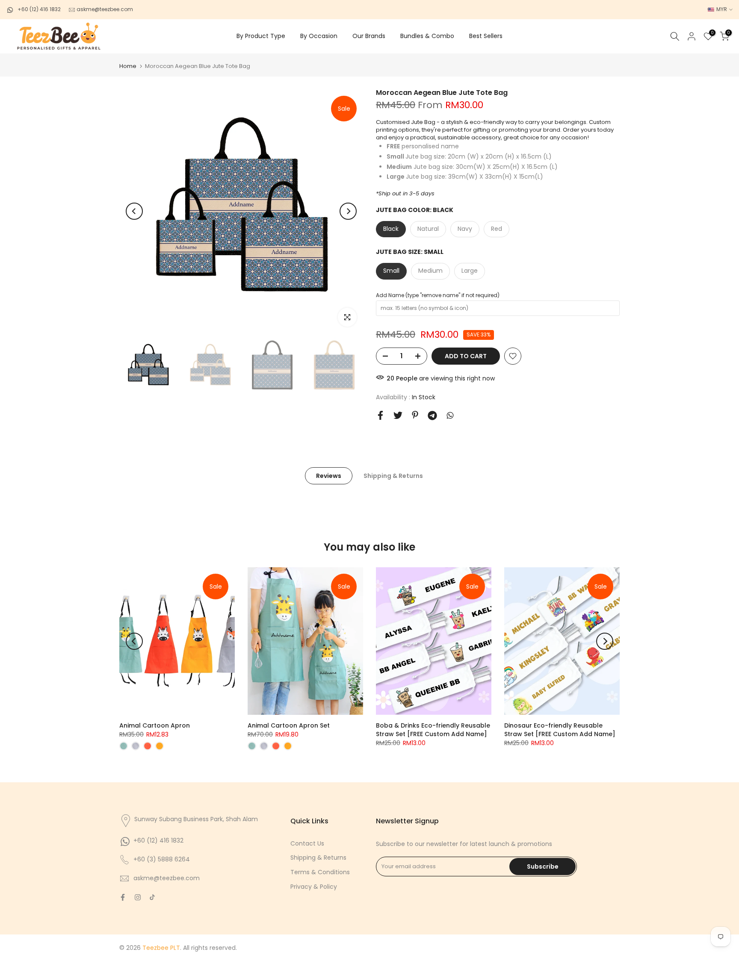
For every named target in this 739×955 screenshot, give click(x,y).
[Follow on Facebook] (122, 897)
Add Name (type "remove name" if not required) (438, 295)
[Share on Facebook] (380, 415)
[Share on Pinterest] (415, 415)
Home (127, 66)
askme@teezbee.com (104, 9)
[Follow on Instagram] (138, 897)
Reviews (328, 476)
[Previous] (134, 211)
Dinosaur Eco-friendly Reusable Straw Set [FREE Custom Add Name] (559, 729)
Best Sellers (486, 36)
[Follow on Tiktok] (152, 897)
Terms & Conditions (320, 872)
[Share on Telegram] (432, 415)
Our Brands (368, 36)
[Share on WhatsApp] (450, 415)
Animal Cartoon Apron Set (289, 725)
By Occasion (318, 36)
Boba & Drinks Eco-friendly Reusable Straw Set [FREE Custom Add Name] (433, 729)
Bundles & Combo (427, 36)
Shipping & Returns (393, 476)
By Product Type (260, 36)
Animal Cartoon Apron (154, 725)
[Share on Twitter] (397, 415)
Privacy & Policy (313, 886)
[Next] (348, 211)
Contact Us (307, 843)
